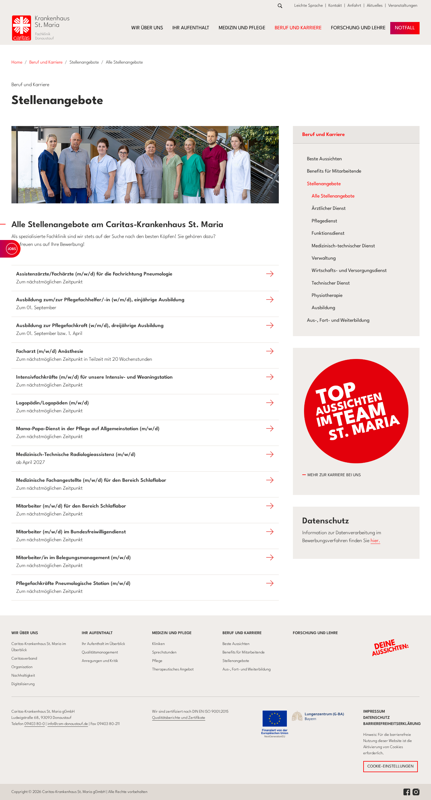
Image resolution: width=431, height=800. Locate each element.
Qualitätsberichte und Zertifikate (178, 718)
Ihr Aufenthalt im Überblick (103, 644)
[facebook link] (406, 792)
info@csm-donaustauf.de (67, 724)
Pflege (157, 661)
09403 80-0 (34, 724)
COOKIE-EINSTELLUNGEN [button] (390, 766)
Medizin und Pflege (171, 633)
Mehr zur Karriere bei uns (334, 475)
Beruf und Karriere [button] (298, 28)
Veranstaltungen (402, 6)
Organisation (22, 667)
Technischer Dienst (331, 283)
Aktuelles (375, 6)
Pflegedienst (324, 221)
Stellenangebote (324, 184)
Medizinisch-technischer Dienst (343, 246)
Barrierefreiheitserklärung (392, 724)
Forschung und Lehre (358, 28)
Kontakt (335, 6)
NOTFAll (405, 28)
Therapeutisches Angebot (173, 669)
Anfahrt (354, 6)
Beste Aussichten (324, 159)
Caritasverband (24, 659)
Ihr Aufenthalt (97, 633)
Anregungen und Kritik (100, 661)
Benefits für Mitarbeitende (334, 171)
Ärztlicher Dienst (329, 208)
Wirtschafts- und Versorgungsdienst (349, 270)
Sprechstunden (164, 652)
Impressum (374, 712)
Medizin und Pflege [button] (242, 28)
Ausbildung (323, 308)
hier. (375, 540)
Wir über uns (24, 633)
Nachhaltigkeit (23, 676)
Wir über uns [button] (147, 28)
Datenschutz (376, 718)
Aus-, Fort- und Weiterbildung (338, 320)
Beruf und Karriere (242, 633)
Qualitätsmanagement (100, 652)
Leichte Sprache (308, 6)
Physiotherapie (327, 295)
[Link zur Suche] (280, 5)
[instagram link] (416, 792)
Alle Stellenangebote (333, 196)
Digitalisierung (23, 684)
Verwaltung (324, 258)
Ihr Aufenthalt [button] (190, 28)
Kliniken (158, 644)
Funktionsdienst (328, 233)
